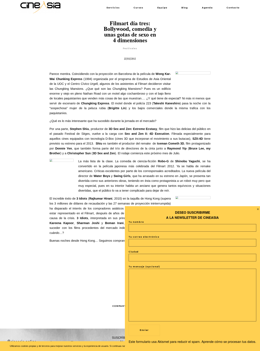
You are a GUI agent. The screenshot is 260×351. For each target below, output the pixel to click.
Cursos (138, 7)
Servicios (113, 7)
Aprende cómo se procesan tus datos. (228, 341)
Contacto (233, 7)
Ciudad (134, 252)
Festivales (130, 48)
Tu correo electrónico (144, 237)
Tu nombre (136, 222)
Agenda (207, 7)
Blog (184, 7)
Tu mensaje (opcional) (144, 266)
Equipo (162, 7)
